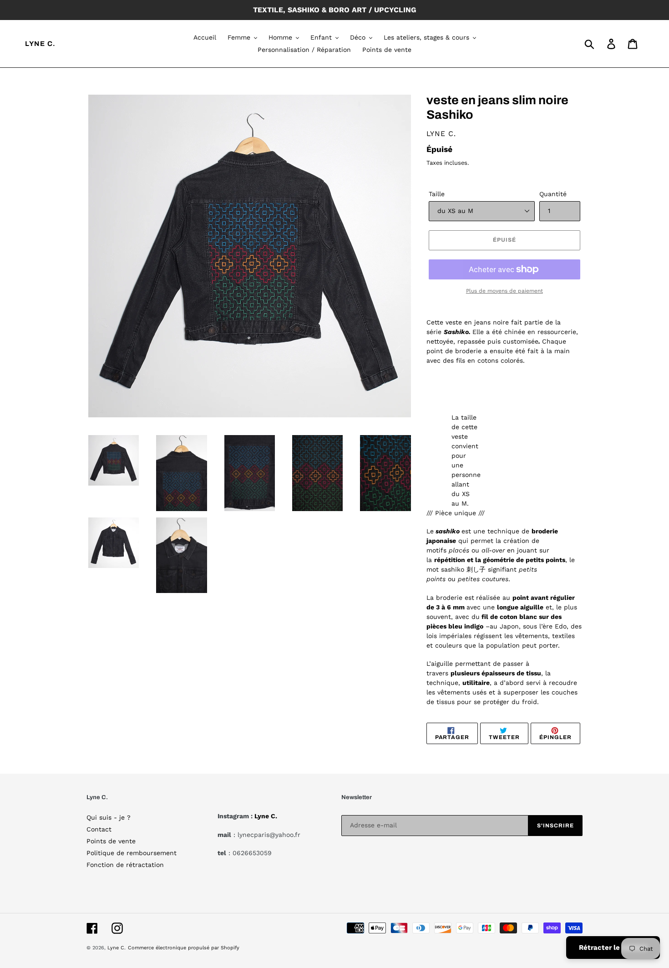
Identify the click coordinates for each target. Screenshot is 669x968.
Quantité (553, 194)
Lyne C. (40, 43)
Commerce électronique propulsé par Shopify (183, 948)
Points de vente (111, 841)
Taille (437, 194)
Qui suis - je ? (108, 817)
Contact (99, 829)
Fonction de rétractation (125, 864)
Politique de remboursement (131, 853)
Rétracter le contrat (613, 947)
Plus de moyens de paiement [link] (504, 291)
